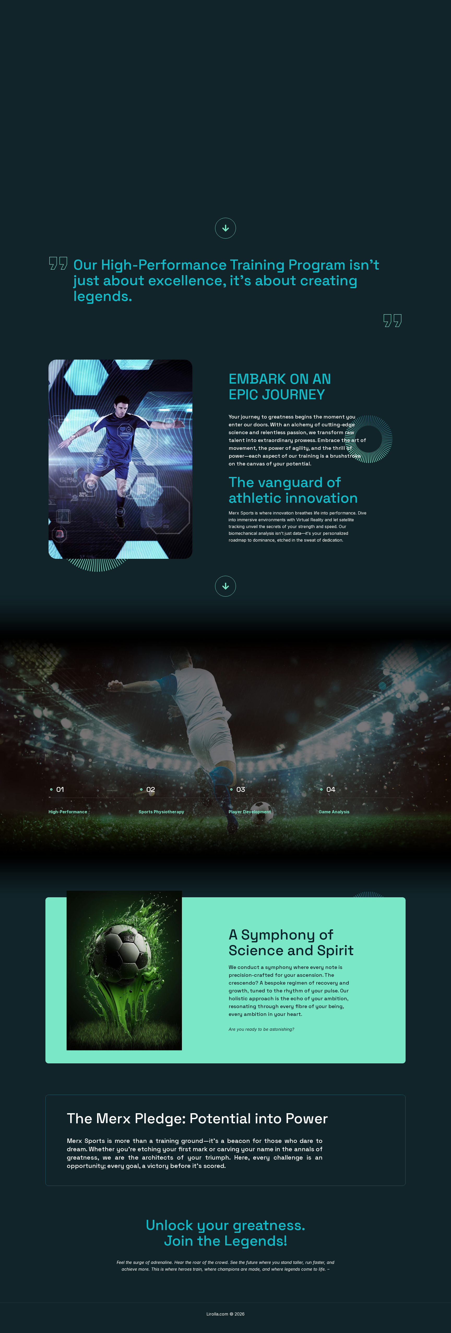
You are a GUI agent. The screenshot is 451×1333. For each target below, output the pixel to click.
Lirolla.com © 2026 (225, 1314)
